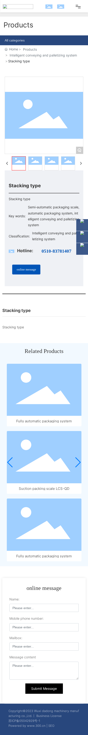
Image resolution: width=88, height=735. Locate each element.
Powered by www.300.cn (27, 726)
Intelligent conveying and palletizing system (43, 55)
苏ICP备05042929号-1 (24, 721)
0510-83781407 (56, 251)
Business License (49, 716)
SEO (51, 726)
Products (30, 49)
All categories (15, 40)
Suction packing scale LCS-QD (44, 488)
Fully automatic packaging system (44, 421)
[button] (10, 462)
